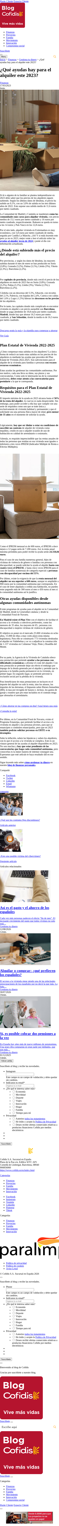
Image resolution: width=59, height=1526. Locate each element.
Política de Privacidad (45, 1121)
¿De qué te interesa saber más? (20, 1088)
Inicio (2, 59)
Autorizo (30, 1118)
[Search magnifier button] (55, 56)
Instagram (10, 1071)
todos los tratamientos (35, 1118)
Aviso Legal (12, 1268)
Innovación (11, 43)
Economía (20, 1091)
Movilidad (21, 1094)
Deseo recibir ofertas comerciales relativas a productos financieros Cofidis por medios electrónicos (34, 1127)
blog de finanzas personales (21, 765)
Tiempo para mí (23, 1113)
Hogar (19, 1107)
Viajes (19, 1100)
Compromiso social (15, 45)
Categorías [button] (5, 1175)
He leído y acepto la (36, 1121)
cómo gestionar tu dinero (37, 762)
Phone (9, 1286)
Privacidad (11, 1115)
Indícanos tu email (15, 1082)
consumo (4, 791)
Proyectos (10, 35)
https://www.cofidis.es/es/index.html (17, 1170)
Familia (9, 37)
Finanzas (10, 32)
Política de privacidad (16, 1263)
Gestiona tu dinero (28, 59)
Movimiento (12, 40)
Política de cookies (15, 1266)
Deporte (19, 1097)
